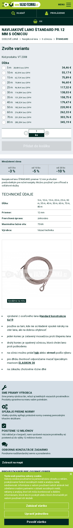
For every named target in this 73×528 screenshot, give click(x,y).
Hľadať (20, 13)
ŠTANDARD (62, 39)
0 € (40, 21)
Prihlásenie (57, 13)
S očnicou (47, 39)
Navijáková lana (30, 39)
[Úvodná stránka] (21, 4)
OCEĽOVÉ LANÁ (10, 39)
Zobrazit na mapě (12, 462)
